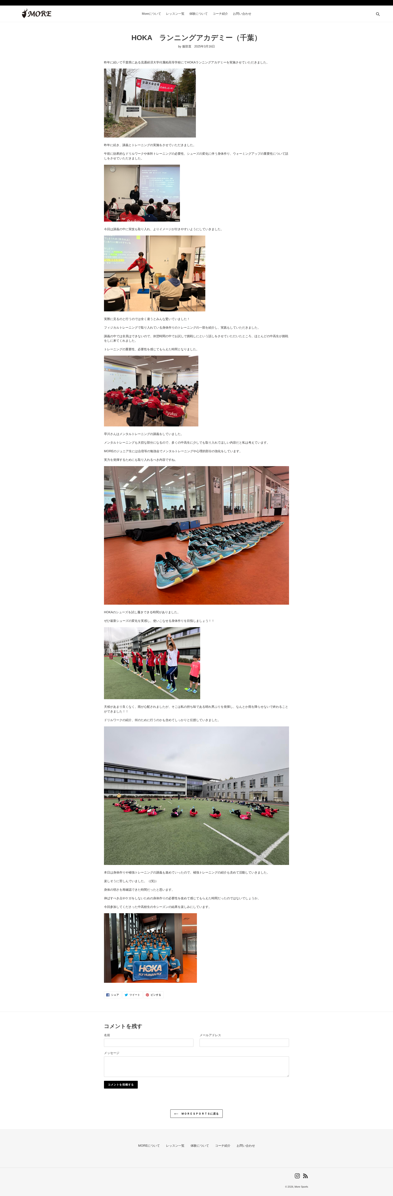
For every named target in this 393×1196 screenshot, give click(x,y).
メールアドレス (210, 1035)
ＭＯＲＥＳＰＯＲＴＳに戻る (199, 1113)
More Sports (301, 1186)
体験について (200, 1145)
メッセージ (111, 1053)
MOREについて (149, 1145)
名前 (107, 1035)
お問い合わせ (246, 1145)
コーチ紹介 (222, 1145)
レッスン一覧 (175, 1145)
